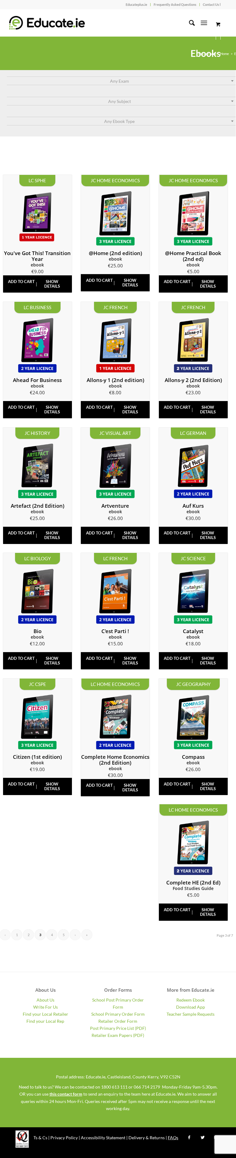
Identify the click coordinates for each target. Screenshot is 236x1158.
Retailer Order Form (117, 1021)
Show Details (52, 284)
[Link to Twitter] (202, 1137)
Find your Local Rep (45, 1021)
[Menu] (204, 22)
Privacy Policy (64, 1137)
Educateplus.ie (136, 4)
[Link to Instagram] (216, 1137)
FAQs (173, 1137)
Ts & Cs (40, 1137)
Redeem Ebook (190, 999)
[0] (218, 24)
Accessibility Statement (103, 1137)
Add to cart (21, 281)
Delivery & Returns (146, 1137)
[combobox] (121, 81)
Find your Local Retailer (45, 1014)
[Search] (189, 23)
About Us (45, 999)
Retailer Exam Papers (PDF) (118, 1035)
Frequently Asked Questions (175, 4)
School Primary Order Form (118, 1014)
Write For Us (45, 1007)
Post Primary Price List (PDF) (118, 1028)
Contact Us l (212, 4)
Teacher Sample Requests (190, 1014)
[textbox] (121, 81)
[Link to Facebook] (189, 1137)
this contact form (65, 1094)
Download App (190, 1007)
